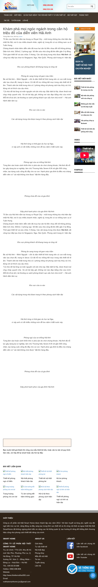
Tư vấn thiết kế (59, 15)
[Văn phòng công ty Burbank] (77, 121)
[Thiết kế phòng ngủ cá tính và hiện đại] (64, 489)
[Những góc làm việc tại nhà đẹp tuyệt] (77, 104)
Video (77, 140)
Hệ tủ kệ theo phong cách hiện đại (45, 497)
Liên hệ (25, 20)
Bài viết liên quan (12, 466)
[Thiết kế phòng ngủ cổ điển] (10, 473)
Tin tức (6, 20)
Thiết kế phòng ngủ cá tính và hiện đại (63, 499)
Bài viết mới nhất (82, 79)
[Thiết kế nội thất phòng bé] (46, 473)
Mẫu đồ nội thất (41, 556)
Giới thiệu (18, 15)
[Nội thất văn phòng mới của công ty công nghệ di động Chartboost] (77, 96)
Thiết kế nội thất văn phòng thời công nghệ (88, 131)
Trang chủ (8, 15)
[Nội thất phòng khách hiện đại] (28, 473)
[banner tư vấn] (84, 29)
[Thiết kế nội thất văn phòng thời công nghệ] (77, 129)
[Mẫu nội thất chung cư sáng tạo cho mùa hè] (77, 112)
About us (39, 539)
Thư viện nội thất (44, 15)
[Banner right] (84, 54)
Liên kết (71, 539)
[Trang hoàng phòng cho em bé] (10, 488)
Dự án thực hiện (29, 15)
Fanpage (78, 170)
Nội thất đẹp (72, 15)
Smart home (9, 539)
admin (20, 36)
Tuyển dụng (16, 20)
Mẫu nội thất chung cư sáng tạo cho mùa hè (87, 115)
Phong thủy (84, 15)
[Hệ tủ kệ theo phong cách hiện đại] (46, 488)
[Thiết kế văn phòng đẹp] (11, 6)
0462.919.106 (47, 9)
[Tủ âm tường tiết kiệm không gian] (28, 488)
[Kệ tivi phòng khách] (64, 473)
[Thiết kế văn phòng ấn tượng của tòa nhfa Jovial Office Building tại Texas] (77, 87)
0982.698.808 (47, 5)
